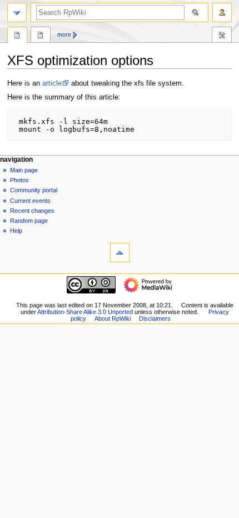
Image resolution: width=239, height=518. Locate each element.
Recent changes (32, 210)
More (64, 34)
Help (16, 230)
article (52, 83)
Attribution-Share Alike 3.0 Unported (85, 311)
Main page (24, 170)
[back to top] (120, 252)
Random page (29, 220)
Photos (19, 180)
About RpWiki (112, 318)
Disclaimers (155, 318)
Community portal (33, 190)
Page (17, 36)
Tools (221, 36)
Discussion (40, 36)
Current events (30, 200)
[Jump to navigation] (17, 12)
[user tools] (222, 12)
